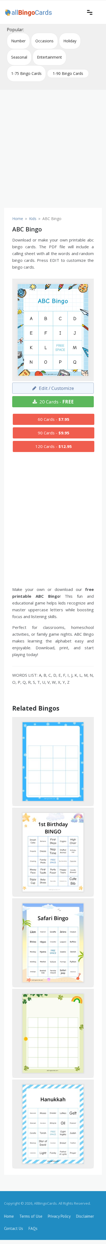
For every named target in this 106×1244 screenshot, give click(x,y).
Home (9, 1216)
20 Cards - (56, 402)
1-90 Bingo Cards (68, 73)
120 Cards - (53, 446)
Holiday (69, 40)
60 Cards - (53, 419)
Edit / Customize (56, 388)
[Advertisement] (53, 147)
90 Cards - (53, 432)
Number (18, 40)
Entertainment (49, 57)
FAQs (33, 1228)
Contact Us (13, 1228)
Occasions (44, 40)
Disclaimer (85, 1216)
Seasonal (19, 57)
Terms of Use (30, 1216)
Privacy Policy (59, 1216)
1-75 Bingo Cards (26, 73)
